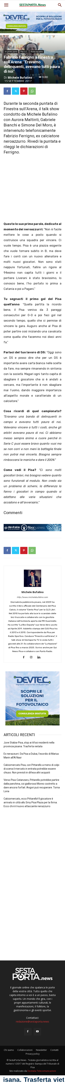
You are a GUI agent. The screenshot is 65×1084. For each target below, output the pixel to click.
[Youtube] (37, 1031)
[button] (60, 5)
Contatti (54, 1050)
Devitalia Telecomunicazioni (41, 1070)
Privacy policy (33, 1053)
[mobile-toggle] (6, 5)
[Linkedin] (40, 657)
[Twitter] (15, 91)
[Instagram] (33, 657)
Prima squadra (37, 51)
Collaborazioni (24, 1050)
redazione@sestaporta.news (32, 1021)
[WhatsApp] (32, 91)
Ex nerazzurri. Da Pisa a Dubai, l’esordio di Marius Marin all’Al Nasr (31, 755)
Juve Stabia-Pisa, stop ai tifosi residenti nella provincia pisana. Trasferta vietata (29, 744)
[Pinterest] (23, 91)
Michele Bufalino (20, 78)
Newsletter (41, 1050)
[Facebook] (7, 91)
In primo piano (11, 51)
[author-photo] (32, 587)
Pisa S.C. (24, 51)
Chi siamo (9, 1050)
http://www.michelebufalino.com (32, 597)
